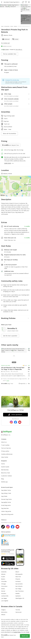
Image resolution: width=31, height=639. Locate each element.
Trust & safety (5, 445)
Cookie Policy (16, 632)
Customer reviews (6, 476)
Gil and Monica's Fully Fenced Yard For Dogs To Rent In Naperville (12, 368)
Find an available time (9, 54)
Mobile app (4, 482)
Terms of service (6, 448)
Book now (25, 636)
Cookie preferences (6, 454)
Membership (5, 469)
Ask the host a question (10, 335)
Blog (2, 479)
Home (3, 463)
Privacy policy (5, 451)
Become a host (5, 473)
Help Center (4, 457)
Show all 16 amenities (9, 133)
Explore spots (5, 466)
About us (4, 442)
